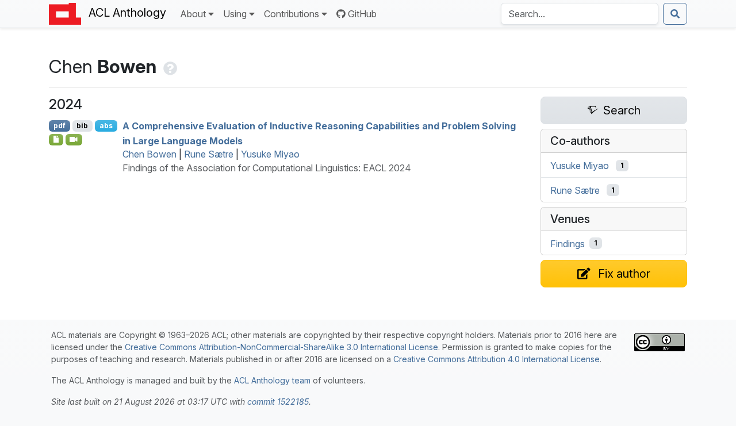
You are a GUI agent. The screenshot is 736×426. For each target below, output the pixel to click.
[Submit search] (675, 14)
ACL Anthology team (272, 380)
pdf (59, 125)
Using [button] (235, 14)
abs (106, 125)
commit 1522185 (278, 401)
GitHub (362, 14)
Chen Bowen (149, 154)
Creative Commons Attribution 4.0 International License (496, 359)
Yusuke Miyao (270, 154)
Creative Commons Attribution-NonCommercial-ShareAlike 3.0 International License (281, 347)
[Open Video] (74, 139)
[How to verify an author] (169, 66)
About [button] (193, 14)
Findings (567, 243)
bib (82, 125)
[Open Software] (56, 139)
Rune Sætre (208, 154)
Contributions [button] (291, 14)
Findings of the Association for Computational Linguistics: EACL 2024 (266, 168)
